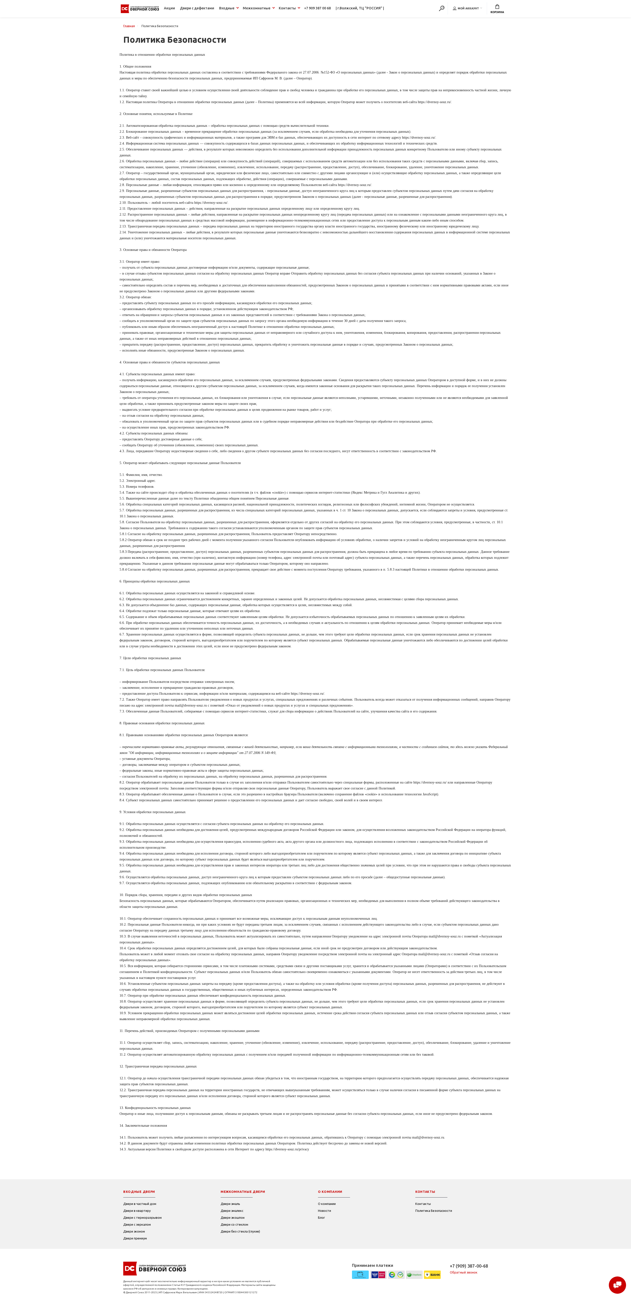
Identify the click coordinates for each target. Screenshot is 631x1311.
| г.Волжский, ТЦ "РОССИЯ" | (360, 8)
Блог (321, 1217)
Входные (226, 8)
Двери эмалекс (232, 1210)
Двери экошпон (233, 1217)
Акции (169, 8)
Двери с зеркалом (137, 1224)
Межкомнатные (256, 8)
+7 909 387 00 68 (317, 8)
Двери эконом (134, 1231)
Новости (324, 1210)
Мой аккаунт (468, 8)
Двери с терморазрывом (142, 1217)
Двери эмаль (230, 1203)
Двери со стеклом (234, 1224)
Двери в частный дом (139, 1203)
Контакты (287, 8)
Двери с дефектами (197, 8)
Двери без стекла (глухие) (240, 1231)
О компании (327, 1203)
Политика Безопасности (433, 1210)
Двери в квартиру (137, 1210)
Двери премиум (135, 1238)
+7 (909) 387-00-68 (469, 1265)
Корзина (497, 12)
